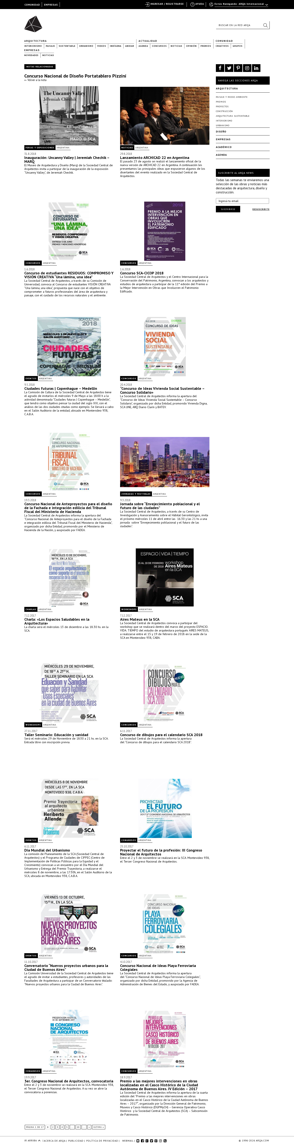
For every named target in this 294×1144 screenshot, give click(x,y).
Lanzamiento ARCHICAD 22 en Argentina (154, 157)
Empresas (32, 50)
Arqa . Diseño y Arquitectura (34, 22)
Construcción (224, 111)
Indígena (115, 46)
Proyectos (222, 106)
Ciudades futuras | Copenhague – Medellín (60, 388)
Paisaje (50, 46)
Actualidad (148, 40)
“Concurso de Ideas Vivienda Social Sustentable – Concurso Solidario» (162, 390)
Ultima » (98, 1127)
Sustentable (67, 46)
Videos (101, 46)
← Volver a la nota (35, 80)
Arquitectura (35, 40)
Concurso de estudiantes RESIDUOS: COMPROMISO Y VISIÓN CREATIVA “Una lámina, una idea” (69, 274)
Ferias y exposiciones (40, 147)
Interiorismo (33, 46)
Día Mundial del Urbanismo (47, 850)
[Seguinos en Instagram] (247, 68)
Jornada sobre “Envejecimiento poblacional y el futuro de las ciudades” (160, 505)
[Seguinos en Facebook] (220, 68)
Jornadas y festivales (136, 494)
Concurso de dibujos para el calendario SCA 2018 (161, 734)
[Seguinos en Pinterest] (238, 68)
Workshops (129, 609)
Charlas (31, 609)
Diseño (221, 131)
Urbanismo (86, 46)
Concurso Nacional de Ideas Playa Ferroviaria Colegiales (158, 967)
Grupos (238, 46)
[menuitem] (239, 5)
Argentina (63, 147)
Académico (224, 147)
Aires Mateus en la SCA (139, 619)
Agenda (143, 46)
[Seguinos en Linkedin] (256, 68)
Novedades (31, 55)
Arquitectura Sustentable (233, 116)
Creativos (222, 46)
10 (78, 1127)
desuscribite (260, 209)
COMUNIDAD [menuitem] (32, 4)
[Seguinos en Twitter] (229, 68)
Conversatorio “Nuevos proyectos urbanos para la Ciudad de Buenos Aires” (66, 967)
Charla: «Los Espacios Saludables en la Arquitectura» (56, 621)
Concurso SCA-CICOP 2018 (142, 272)
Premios (206, 46)
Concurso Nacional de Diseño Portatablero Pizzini (75, 76)
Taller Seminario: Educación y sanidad (56, 734)
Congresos (128, 840)
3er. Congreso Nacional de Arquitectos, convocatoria (68, 1081)
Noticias (176, 46)
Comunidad (224, 40)
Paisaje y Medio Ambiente (232, 97)
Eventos (31, 378)
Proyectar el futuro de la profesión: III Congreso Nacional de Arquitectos (161, 852)
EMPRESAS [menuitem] (51, 4)
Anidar (129, 46)
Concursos (159, 46)
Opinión (191, 46)
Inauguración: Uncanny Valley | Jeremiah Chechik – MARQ (66, 159)
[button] (265, 25)
